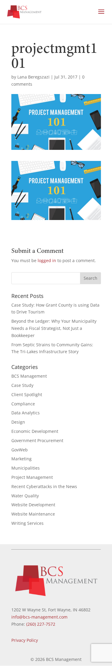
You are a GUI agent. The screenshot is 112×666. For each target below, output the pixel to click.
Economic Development (34, 431)
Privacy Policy (24, 640)
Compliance (23, 404)
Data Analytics (25, 413)
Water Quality (25, 496)
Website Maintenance (33, 514)
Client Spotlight (26, 394)
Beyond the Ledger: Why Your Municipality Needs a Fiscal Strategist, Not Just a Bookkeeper (53, 328)
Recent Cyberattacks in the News (44, 486)
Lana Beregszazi (33, 77)
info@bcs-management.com (39, 617)
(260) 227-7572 (40, 624)
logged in (47, 260)
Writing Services (27, 523)
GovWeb (19, 450)
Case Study (22, 385)
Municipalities (25, 468)
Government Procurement (37, 440)
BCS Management (29, 376)
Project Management (32, 477)
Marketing (21, 459)
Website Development (33, 504)
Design (18, 422)
